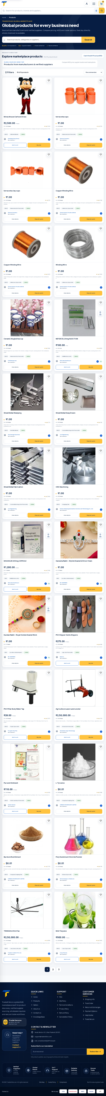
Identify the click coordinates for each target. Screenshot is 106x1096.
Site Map (41, 1082)
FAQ (60, 997)
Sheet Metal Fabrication (13, 487)
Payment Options (91, 1011)
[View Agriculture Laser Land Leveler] (79, 687)
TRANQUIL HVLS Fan (12, 931)
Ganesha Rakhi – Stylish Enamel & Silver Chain (74, 561)
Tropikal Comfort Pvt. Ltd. (14, 952)
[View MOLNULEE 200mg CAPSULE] (27, 539)
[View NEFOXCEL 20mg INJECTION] (79, 317)
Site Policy (62, 1001)
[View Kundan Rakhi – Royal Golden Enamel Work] (27, 613)
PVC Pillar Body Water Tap (14, 709)
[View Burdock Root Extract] (27, 836)
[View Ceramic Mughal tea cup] (27, 317)
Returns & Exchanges (92, 1007)
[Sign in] (86, 3)
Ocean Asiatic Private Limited (68, 212)
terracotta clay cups (12, 191)
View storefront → (11, 140)
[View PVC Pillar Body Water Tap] (27, 687)
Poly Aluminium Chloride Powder (69, 857)
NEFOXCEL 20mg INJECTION (67, 339)
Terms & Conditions (66, 1005)
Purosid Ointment (11, 783)
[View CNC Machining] (79, 465)
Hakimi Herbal (11, 804)
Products (36, 1001)
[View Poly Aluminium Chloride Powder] (79, 836)
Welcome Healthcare (65, 360)
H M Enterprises (12, 360)
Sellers (35, 1005)
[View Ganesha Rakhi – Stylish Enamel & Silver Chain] (79, 539)
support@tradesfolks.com (43, 1037)
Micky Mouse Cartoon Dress (15, 117)
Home (4, 17)
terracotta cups (62, 117)
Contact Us (37, 1013)
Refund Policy (64, 1013)
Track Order (89, 1003)
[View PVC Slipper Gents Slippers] (79, 613)
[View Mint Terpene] (79, 910)
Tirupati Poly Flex (12, 730)
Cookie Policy (52, 1082)
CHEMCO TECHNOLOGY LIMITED (68, 804)
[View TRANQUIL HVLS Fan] (27, 910)
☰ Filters (9, 72)
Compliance (63, 1082)
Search (88, 39)
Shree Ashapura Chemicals (67, 878)
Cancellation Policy (65, 1017)
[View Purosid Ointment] (27, 762)
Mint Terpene (61, 931)
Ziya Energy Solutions (14, 434)
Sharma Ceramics (64, 138)
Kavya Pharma (63, 952)
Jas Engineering (64, 434)
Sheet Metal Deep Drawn (65, 413)
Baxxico (62, 656)
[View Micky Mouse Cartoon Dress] (27, 95)
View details (67, 145)
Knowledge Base (39, 1017)
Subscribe (95, 1051)
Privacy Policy (64, 1009)
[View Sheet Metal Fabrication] (27, 465)
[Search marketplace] (102, 11)
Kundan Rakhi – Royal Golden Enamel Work (20, 635)
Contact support (16, 1046)
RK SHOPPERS (63, 582)
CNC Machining (62, 487)
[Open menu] (94, 3)
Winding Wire (61, 265)
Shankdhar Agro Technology (67, 730)
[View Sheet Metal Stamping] (27, 391)
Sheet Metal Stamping (12, 413)
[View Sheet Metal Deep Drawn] (79, 391)
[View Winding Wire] (79, 243)
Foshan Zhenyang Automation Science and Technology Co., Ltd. (76, 508)
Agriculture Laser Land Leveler (68, 709)
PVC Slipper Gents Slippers (67, 635)
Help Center (89, 1015)
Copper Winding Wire (64, 191)
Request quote (91, 145)
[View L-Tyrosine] (79, 762)
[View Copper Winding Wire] (79, 169)
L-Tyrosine (60, 783)
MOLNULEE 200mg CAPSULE (15, 561)
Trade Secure (89, 1019)
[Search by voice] (96, 10)
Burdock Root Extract (12, 857)
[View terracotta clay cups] (27, 169)
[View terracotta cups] (79, 95)
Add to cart (15, 145)
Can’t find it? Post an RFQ (93, 56)
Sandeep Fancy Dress (13, 138)
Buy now (39, 145)
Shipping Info (89, 999)
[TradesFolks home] (4, 3)
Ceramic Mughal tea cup (13, 339)
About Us (36, 1009)
